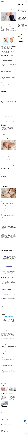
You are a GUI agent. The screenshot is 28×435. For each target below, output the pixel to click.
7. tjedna (14, 214)
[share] (13, 4)
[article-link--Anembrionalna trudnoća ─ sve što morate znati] (12, 389)
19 (3, 234)
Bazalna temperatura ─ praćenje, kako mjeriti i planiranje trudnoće (4, 407)
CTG (6, 334)
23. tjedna (5, 234)
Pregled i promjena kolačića (4, 429)
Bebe (7, 419)
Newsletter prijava (3, 430)
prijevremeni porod (6, 256)
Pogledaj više (2, 399)
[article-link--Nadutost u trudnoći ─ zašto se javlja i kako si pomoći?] (4, 389)
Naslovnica (2, 419)
